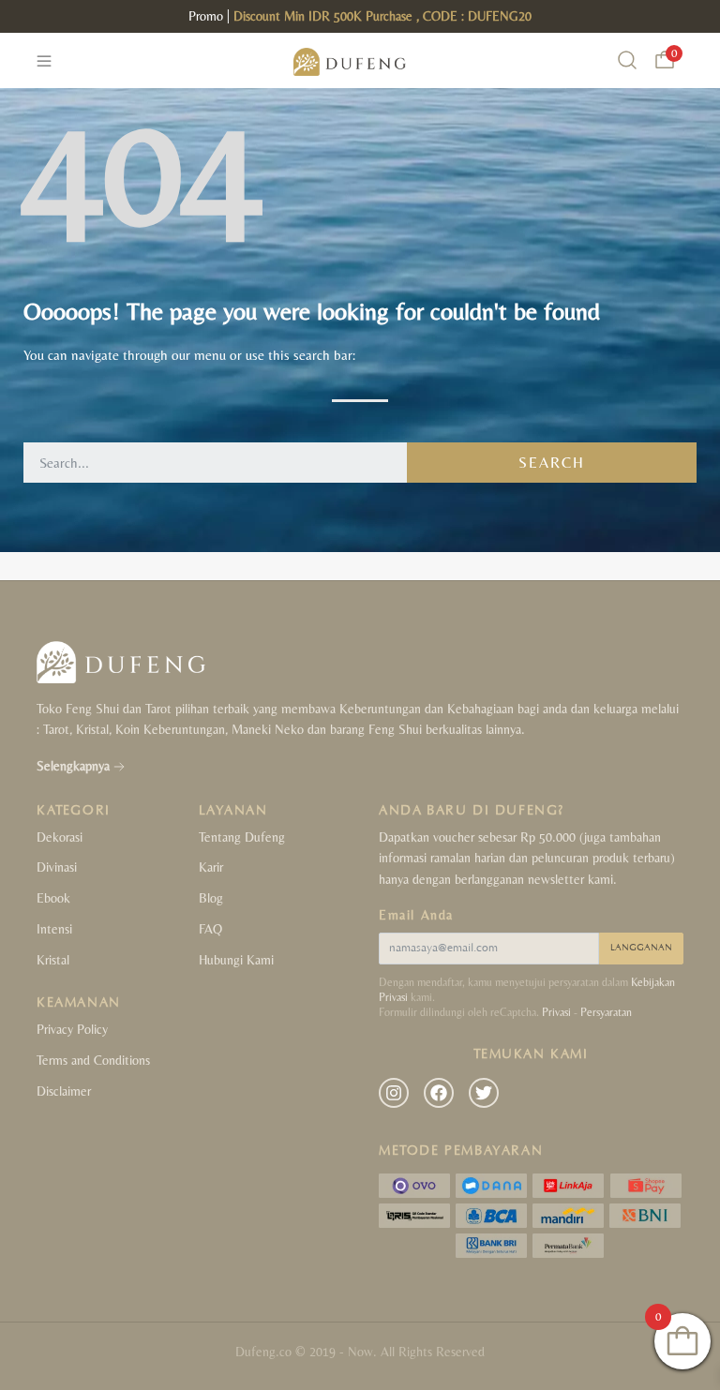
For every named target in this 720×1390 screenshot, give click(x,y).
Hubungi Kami (236, 959)
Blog (211, 897)
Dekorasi (59, 837)
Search (551, 462)
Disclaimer (64, 1091)
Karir (211, 866)
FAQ (210, 928)
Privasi (556, 1012)
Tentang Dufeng (242, 837)
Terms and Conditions (93, 1060)
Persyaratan (606, 1012)
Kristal (53, 959)
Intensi (54, 928)
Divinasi (57, 866)
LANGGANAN (641, 948)
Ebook (53, 897)
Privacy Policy (72, 1029)
